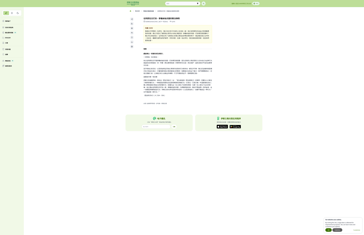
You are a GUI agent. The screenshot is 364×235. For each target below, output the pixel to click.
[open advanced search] (197, 3)
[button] (132, 19)
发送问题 (8, 49)
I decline (337, 230)
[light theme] (12, 13)
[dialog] (343, 225)
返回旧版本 (8, 66)
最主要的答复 (10, 33)
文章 (6, 43)
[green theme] (6, 13)
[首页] (130, 11)
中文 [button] (257, 3)
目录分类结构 (9, 27)
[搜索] (204, 4)
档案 (6, 54)
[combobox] (181, 4)
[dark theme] (18, 13)
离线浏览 (9, 61)
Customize (356, 230)
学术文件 (8, 38)
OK (328, 230)
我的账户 (8, 21)
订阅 (174, 126)
